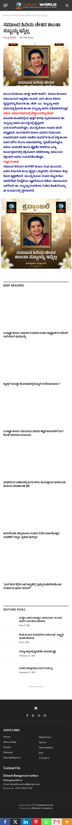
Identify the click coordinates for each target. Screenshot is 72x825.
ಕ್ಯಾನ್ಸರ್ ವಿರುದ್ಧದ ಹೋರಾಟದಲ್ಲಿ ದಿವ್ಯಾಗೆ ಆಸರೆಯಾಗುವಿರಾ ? (31, 383)
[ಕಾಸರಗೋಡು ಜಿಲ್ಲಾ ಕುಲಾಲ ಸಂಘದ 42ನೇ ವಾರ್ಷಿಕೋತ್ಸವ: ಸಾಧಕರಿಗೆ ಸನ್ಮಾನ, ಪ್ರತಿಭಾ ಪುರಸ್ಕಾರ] (36, 510)
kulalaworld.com (45, 805)
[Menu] (5, 5)
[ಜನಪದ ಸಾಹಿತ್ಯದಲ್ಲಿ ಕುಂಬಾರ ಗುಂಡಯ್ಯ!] (10, 672)
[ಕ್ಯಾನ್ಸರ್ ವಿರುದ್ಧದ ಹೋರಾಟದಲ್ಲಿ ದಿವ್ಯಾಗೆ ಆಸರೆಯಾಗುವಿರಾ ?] (36, 361)
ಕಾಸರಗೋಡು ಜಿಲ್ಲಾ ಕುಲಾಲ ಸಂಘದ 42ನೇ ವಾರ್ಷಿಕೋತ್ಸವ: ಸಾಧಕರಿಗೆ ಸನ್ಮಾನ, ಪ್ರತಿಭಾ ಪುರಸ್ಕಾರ (31, 535)
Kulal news (9, 37)
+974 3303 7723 (23, 788)
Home (6, 15)
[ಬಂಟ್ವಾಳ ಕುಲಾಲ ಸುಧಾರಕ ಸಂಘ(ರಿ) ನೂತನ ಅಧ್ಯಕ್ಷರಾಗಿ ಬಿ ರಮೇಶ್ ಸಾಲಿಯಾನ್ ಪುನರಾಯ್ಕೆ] (36, 310)
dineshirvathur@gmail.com (25, 784)
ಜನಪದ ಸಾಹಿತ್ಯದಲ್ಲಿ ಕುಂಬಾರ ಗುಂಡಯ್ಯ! (36, 668)
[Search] (67, 5)
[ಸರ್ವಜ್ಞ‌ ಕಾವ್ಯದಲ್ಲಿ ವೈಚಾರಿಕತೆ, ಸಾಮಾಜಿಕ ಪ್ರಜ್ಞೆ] (10, 655)
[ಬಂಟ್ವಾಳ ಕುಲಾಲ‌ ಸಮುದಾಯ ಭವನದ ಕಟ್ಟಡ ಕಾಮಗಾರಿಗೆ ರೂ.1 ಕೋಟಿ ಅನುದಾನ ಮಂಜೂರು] (36, 408)
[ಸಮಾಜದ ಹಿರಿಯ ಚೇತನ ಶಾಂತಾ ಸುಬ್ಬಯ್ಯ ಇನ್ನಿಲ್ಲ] (36, 64)
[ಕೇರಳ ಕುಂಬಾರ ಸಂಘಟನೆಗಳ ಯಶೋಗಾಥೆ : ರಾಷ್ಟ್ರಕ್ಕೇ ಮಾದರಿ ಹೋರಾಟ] (10, 638)
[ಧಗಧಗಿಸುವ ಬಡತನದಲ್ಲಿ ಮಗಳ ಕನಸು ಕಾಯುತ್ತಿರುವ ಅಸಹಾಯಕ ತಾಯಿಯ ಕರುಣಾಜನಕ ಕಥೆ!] (36, 459)
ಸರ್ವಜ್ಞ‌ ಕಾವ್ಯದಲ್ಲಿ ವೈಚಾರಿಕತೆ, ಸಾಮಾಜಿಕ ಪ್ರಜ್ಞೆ (37, 651)
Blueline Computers (42, 808)
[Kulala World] (36, 5)
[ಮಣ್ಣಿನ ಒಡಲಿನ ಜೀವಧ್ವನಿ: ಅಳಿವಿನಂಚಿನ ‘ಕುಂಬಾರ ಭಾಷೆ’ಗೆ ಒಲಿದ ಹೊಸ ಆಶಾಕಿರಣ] (10, 621)
